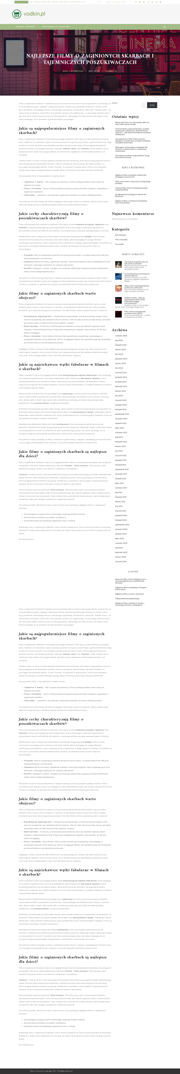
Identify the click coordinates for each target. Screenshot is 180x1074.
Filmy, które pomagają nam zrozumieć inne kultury (135, 313)
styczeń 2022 (121, 456)
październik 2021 (122, 469)
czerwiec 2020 (121, 543)
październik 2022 (122, 414)
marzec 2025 (120, 350)
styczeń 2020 (121, 562)
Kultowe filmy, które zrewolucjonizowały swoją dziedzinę (131, 189)
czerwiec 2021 (121, 488)
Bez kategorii (120, 235)
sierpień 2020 (121, 534)
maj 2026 (119, 340)
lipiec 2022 (119, 428)
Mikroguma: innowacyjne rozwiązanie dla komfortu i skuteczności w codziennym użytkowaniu (56, 2)
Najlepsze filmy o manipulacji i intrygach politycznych (131, 589)
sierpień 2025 (121, 345)
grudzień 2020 (121, 515)
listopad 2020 (121, 520)
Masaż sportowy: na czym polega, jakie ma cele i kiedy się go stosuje (132, 123)
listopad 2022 (121, 409)
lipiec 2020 (119, 539)
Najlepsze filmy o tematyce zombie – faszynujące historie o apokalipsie (130, 604)
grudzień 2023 (121, 377)
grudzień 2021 (121, 460)
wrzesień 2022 (121, 419)
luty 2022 (119, 451)
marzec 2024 (120, 363)
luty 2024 (119, 368)
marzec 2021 (120, 502)
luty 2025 (119, 354)
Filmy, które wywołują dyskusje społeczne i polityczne (136, 287)
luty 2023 (119, 396)
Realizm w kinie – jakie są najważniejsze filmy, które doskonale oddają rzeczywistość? (134, 301)
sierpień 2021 (120, 479)
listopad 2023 (121, 382)
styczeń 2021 (120, 511)
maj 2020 (119, 548)
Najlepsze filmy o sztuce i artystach (129, 594)
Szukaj (114, 103)
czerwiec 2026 (121, 336)
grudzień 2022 (121, 405)
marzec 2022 (120, 446)
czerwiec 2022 (121, 433)
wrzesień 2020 (121, 529)
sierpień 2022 (121, 423)
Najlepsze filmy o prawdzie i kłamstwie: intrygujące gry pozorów (131, 176)
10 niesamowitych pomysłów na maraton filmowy (137, 275)
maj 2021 (118, 492)
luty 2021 (119, 506)
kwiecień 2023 (121, 386)
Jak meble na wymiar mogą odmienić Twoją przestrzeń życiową (132, 157)
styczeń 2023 (121, 400)
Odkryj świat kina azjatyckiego (127, 599)
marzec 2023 (120, 391)
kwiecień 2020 (121, 552)
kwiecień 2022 (121, 442)
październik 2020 (122, 525)
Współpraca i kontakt (56, 26)
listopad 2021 (120, 465)
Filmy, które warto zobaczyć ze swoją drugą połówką (132, 183)
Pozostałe (20, 2)
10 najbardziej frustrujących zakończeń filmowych (130, 195)
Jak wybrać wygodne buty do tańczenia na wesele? (136, 263)
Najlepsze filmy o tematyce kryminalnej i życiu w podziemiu (131, 202)
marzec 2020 (120, 557)
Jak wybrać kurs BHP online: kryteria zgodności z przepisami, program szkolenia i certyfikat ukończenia (132, 141)
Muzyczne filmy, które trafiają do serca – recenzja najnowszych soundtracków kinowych (131, 581)
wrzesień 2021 (121, 474)
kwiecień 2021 (121, 497)
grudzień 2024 (121, 359)
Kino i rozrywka (73, 71)
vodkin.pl (111, 71)
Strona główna (25, 26)
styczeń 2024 (121, 373)
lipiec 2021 (119, 483)
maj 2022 (119, 437)
